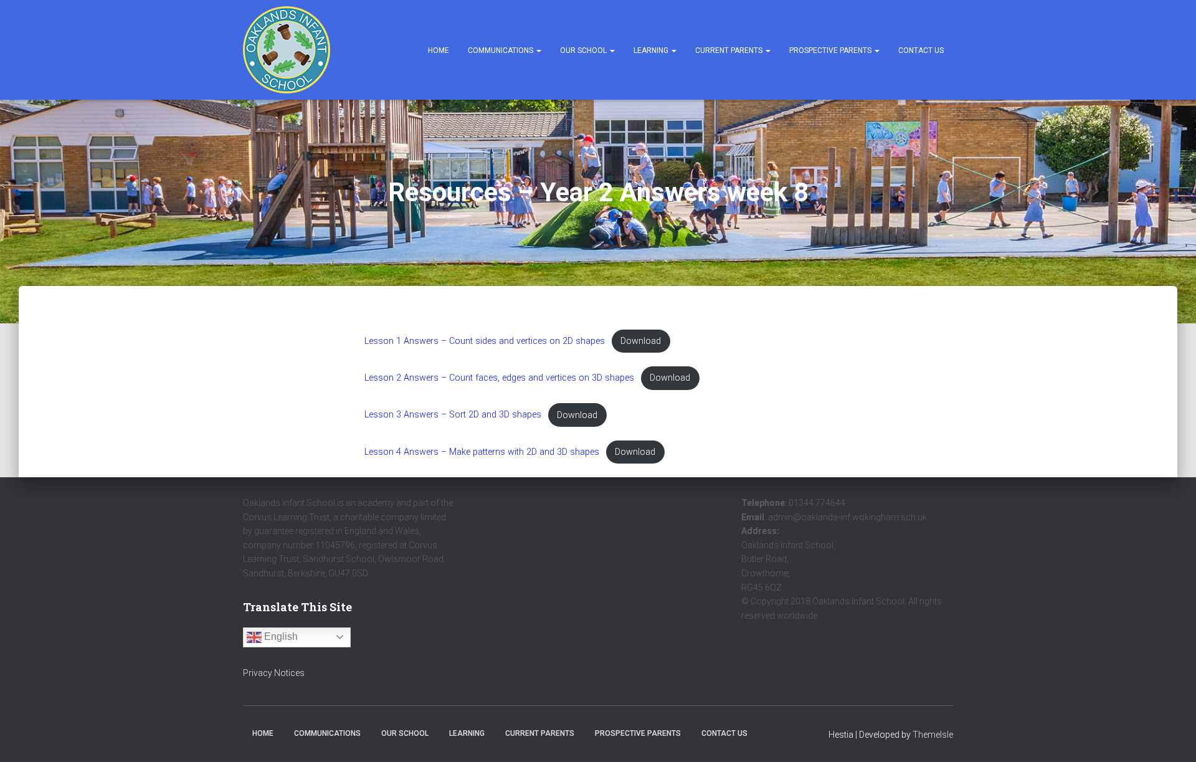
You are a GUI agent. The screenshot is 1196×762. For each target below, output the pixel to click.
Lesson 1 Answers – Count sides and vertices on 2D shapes (484, 341)
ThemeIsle (933, 735)
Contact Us (921, 50)
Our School (584, 50)
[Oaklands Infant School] (286, 49)
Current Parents (729, 50)
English (280, 636)
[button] (538, 50)
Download (640, 341)
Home (438, 50)
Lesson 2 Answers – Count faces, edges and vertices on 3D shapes (499, 378)
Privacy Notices (274, 673)
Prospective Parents (831, 50)
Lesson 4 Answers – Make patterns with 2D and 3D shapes (481, 452)
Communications (501, 50)
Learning (652, 50)
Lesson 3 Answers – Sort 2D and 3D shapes (452, 415)
